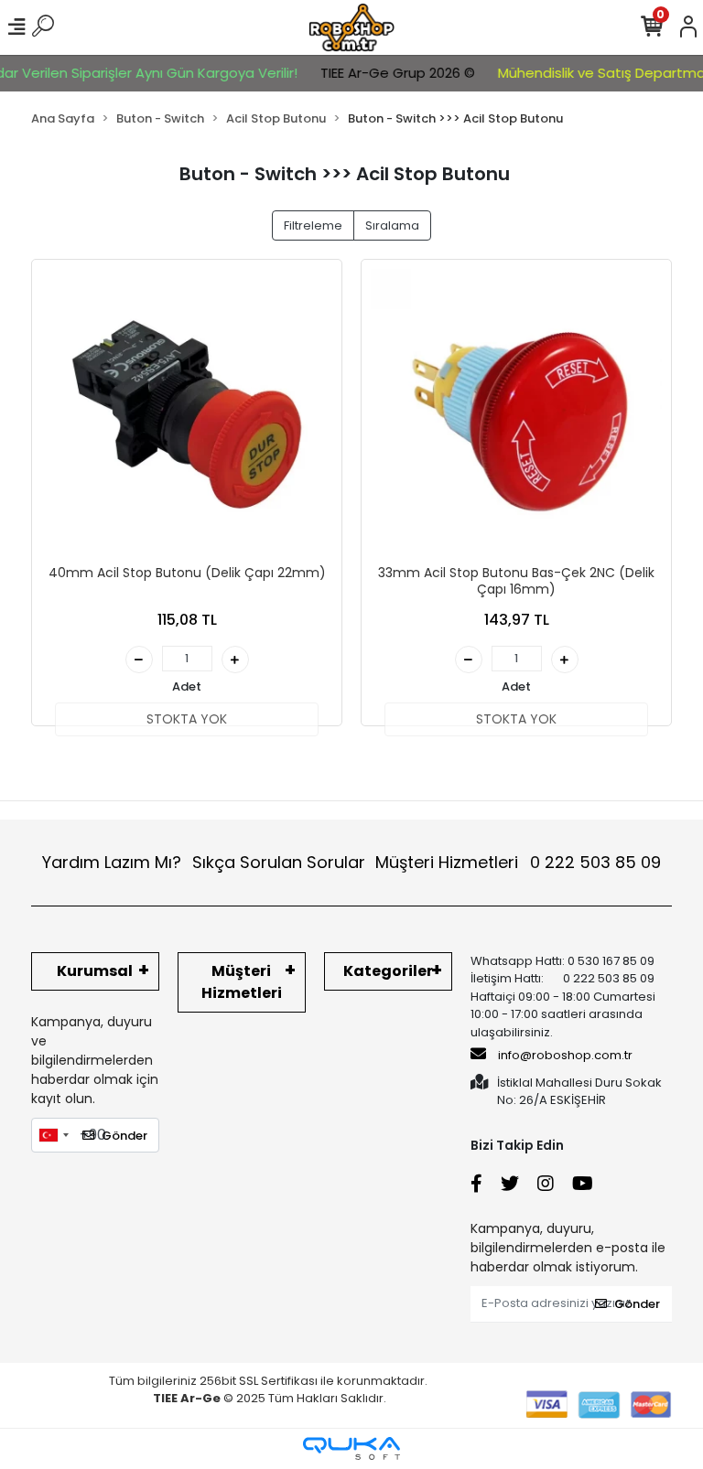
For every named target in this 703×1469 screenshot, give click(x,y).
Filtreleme (313, 225)
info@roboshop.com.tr (565, 1055)
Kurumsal (95, 970)
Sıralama (392, 225)
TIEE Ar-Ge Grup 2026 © (383, 72)
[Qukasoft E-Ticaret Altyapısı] (351, 1448)
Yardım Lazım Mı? (111, 862)
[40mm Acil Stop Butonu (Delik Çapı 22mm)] (186, 414)
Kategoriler (388, 970)
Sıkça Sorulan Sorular (278, 862)
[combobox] (53, 1135)
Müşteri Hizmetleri (518, 862)
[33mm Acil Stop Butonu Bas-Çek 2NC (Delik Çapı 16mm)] (516, 414)
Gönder (124, 1135)
